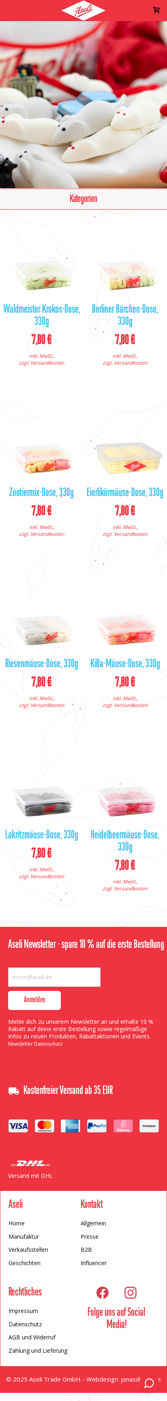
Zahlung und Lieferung (38, 1350)
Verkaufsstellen (28, 1249)
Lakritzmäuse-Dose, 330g (41, 835)
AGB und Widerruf (32, 1337)
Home (17, 1223)
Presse (89, 1236)
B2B (86, 1249)
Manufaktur (24, 1236)
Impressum (23, 1311)
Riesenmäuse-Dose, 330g (41, 664)
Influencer (94, 1263)
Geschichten (25, 1263)
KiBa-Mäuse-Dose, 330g (125, 664)
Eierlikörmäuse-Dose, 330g (125, 493)
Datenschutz (25, 1324)
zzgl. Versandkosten (41, 362)
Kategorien (83, 199)
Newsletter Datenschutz (35, 1043)
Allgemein (93, 1223)
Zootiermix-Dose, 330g (41, 493)
